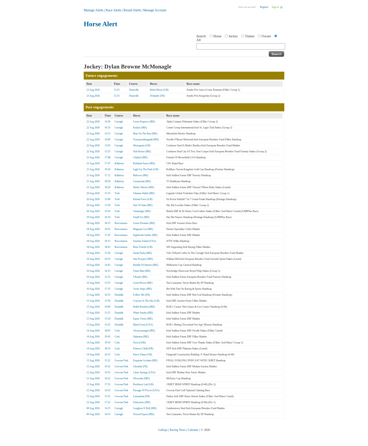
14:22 (107, 390)
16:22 (107, 378)
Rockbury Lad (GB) (143, 384)
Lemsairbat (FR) (141, 396)
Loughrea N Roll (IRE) (145, 408)
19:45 (107, 229)
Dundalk (119, 294)
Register (264, 7)
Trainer (249, 36)
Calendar (193, 429)
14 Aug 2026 (93, 330)
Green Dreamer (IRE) (144, 223)
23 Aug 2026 (93, 89)
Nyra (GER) (139, 342)
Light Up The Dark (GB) (145, 169)
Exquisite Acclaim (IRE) (145, 360)
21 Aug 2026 (93, 163)
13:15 (107, 312)
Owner (266, 36)
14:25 (107, 324)
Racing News (177, 429)
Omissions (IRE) (141, 402)
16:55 (107, 258)
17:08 (107, 157)
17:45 (107, 235)
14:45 (107, 264)
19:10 (107, 342)
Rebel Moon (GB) (159, 89)
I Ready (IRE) (140, 276)
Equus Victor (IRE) (143, 318)
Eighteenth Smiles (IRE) (145, 235)
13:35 (107, 276)
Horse (217, 36)
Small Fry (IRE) (141, 217)
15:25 (116, 89)
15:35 (107, 193)
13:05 (107, 145)
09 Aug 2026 (93, 408)
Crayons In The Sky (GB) (146, 300)
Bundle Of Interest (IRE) (145, 264)
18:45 (107, 247)
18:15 (107, 223)
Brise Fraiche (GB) (142, 247)
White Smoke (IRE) (143, 312)
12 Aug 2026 (93, 360)
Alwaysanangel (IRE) (144, 330)
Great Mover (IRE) (142, 282)
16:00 (107, 139)
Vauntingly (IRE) (142, 211)
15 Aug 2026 (93, 294)
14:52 (107, 372)
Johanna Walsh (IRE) (144, 193)
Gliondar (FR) (140, 366)
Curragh (119, 121)
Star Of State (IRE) (142, 205)
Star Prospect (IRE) (143, 258)
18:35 (107, 348)
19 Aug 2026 (93, 217)
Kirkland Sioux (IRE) (144, 163)
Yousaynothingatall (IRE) (146, 139)
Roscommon (121, 223)
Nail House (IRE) (142, 151)
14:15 (107, 133)
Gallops (162, 429)
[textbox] (240, 46)
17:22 (107, 402)
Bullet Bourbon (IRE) (144, 306)
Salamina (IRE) (141, 336)
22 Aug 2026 (93, 121)
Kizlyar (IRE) (140, 127)
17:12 (107, 175)
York (117, 193)
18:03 (107, 330)
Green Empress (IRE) (144, 121)
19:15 (107, 241)
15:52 (107, 396)
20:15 (107, 354)
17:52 (107, 384)
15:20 (107, 252)
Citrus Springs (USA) (144, 372)
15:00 (107, 199)
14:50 (107, 121)
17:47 (107, 163)
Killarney (119, 163)
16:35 (107, 127)
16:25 (107, 270)
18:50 (107, 181)
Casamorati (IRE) (142, 181)
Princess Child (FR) (143, 348)
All (198, 40)
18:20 (107, 187)
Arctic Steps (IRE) (142, 288)
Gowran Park (121, 360)
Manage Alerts (93, 10)
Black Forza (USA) (143, 324)
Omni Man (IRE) (142, 270)
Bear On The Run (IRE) (145, 133)
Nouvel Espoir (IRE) (143, 414)
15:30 (107, 318)
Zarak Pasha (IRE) (142, 252)
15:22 (107, 360)
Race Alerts (113, 10)
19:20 (107, 169)
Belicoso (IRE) (140, 175)
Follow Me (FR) (141, 294)
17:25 (107, 288)
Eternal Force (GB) (142, 199)
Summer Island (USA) (144, 241)
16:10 (107, 211)
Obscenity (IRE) (141, 378)
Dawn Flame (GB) (142, 354)
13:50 (107, 205)
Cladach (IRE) (140, 157)
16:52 (107, 366)
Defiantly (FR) (157, 95)
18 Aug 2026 (93, 223)
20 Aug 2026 (93, 193)
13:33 (116, 95)
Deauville (134, 89)
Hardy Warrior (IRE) (143, 187)
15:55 (107, 282)
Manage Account (154, 10)
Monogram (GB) (141, 145)
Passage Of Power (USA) (146, 390)
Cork (117, 330)
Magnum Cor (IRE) (143, 229)
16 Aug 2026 (93, 252)
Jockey (233, 36)
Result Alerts (132, 10)
